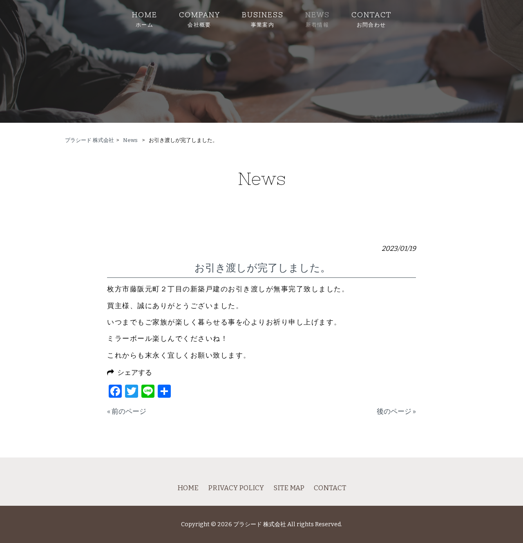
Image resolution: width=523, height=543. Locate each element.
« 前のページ (126, 411)
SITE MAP (288, 488)
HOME (188, 488)
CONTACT (330, 488)
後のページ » (396, 411)
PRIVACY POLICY (236, 488)
